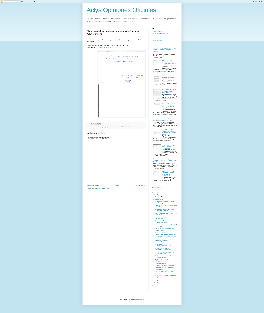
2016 (155, 195)
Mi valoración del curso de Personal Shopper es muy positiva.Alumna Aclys (169, 91)
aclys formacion (157, 38)
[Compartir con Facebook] (98, 124)
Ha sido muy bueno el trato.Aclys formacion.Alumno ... (164, 256)
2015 (155, 280)
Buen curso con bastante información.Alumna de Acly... (164, 245)
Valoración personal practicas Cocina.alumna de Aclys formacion (169, 77)
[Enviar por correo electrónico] (92, 124)
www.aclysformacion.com (106, 47)
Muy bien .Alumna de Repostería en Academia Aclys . (165, 260)
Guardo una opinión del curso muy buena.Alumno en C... (164, 229)
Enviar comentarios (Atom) (102, 188)
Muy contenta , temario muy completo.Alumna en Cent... (163, 248)
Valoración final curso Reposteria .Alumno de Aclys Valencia (168, 173)
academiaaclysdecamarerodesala (101, 126)
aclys (154, 36)
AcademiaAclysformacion (129, 126)
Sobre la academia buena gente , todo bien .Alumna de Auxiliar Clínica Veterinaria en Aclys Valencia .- (165, 160)
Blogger (142, 299)
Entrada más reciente (93, 185)
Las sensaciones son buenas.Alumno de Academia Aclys (165, 237)
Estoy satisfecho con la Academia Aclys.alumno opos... (164, 272)
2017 (155, 192)
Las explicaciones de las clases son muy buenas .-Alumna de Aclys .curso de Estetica (164, 50)
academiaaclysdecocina (116, 126)
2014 (155, 283)
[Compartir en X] (96, 124)
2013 (155, 285)
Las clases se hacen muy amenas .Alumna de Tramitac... (164, 209)
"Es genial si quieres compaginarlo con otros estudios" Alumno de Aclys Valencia (169, 132)
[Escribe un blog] (94, 124)
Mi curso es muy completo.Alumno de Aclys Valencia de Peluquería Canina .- (165, 119)
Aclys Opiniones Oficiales (121, 9)
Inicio (117, 185)
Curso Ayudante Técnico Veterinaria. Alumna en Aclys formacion (168, 146)
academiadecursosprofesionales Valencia (97, 127)
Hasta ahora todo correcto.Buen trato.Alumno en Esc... (164, 221)
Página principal (157, 31)
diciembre (158, 197)
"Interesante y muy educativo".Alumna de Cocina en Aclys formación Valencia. (169, 63)
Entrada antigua (140, 185)
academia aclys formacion (160, 34)
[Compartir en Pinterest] (99, 124)
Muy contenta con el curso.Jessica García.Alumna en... (164, 252)
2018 (155, 190)
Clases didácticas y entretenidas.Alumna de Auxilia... (165, 264)
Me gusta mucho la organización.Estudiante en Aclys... (165, 233)
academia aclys (157, 40)
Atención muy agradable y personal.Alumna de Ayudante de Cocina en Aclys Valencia (169, 106)
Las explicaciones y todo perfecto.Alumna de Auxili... (163, 241)
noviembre (158, 199)
